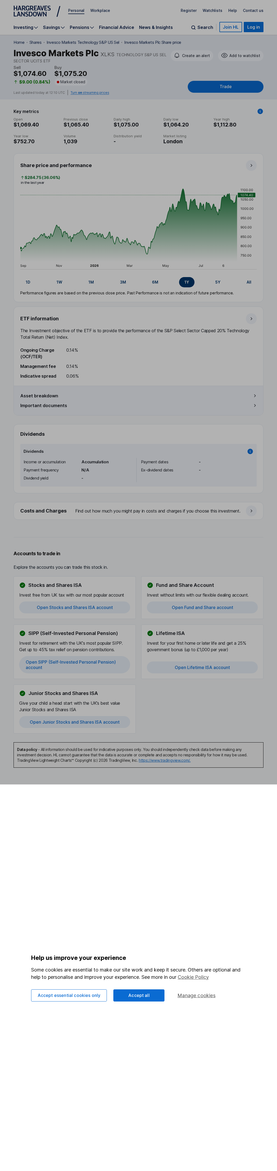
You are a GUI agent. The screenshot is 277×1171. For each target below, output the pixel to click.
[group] (138, 282)
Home (19, 42)
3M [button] (123, 282)
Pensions (79, 27)
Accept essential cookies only (69, 995)
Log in (253, 27)
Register (189, 10)
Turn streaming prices (90, 93)
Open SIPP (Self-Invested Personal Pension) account (71, 664)
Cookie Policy (193, 977)
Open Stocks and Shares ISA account (75, 607)
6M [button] (155, 282)
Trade (226, 86)
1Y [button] (186, 282)
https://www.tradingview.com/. (165, 760)
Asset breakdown (39, 395)
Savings (51, 27)
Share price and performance (56, 165)
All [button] (249, 282)
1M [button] (91, 282)
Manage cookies (196, 995)
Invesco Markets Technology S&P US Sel (83, 42)
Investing (23, 27)
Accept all (139, 995)
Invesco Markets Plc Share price (152, 42)
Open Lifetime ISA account (202, 667)
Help (232, 10)
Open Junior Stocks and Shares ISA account (75, 722)
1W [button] (59, 282)
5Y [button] (217, 282)
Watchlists (212, 10)
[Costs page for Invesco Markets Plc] (138, 511)
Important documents (43, 405)
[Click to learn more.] (260, 111)
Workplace (100, 10)
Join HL (231, 27)
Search (205, 27)
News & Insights (156, 27)
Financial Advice (116, 27)
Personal (76, 10)
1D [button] (28, 282)
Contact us (253, 10)
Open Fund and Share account (202, 607)
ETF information (39, 318)
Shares (35, 42)
